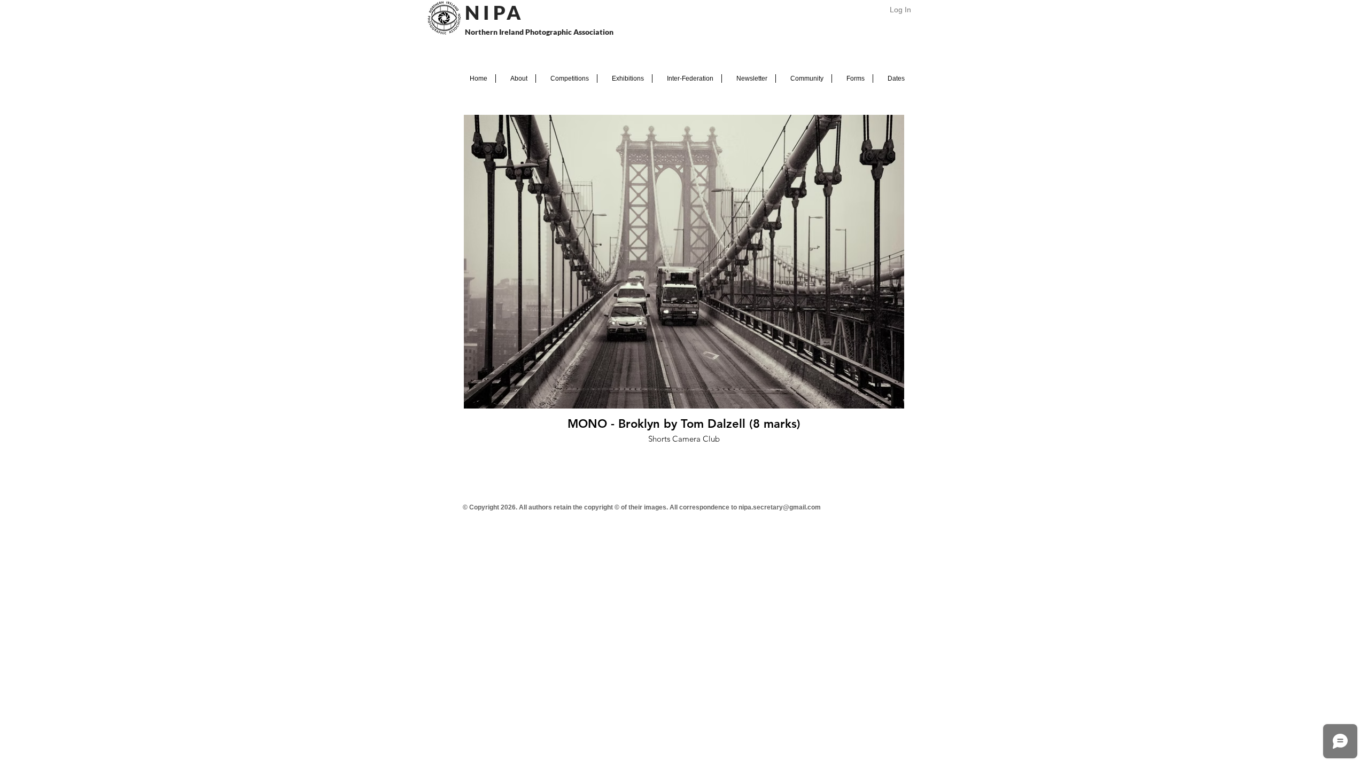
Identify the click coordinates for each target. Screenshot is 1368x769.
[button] (515, 78)
